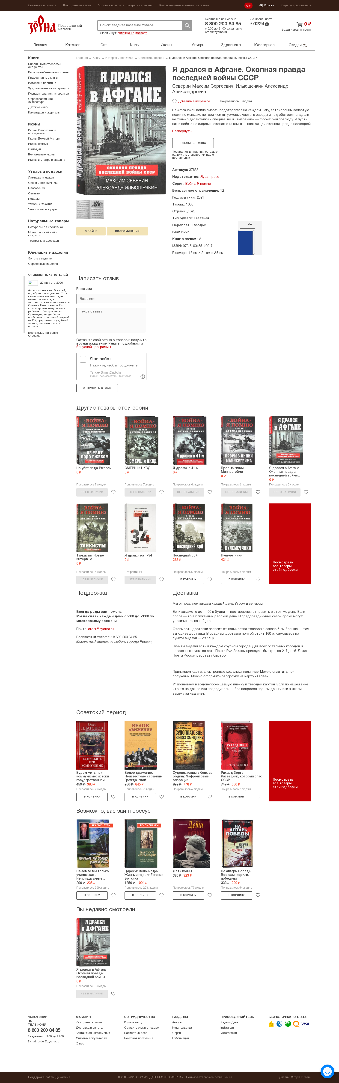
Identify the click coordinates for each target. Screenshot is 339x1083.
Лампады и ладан (41, 177)
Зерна (42, 25)
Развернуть (182, 131)
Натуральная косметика (45, 227)
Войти (269, 5)
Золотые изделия (40, 258)
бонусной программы (93, 347)
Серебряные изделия (43, 264)
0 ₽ (248, 6)
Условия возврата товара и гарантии (125, 5)
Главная (40, 45)
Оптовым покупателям (91, 1038)
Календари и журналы (44, 112)
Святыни (34, 193)
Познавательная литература (48, 93)
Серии (176, 1033)
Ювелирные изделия (48, 252)
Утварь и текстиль (41, 204)
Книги (135, 45)
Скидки (295, 45)
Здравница (231, 45)
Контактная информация (93, 1033)
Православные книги (43, 78)
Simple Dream (301, 1077)
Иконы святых (38, 144)
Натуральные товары (48, 221)
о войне (91, 231)
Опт (104, 45)
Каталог (72, 45)
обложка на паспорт (132, 33)
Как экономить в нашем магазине (184, 5)
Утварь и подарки (45, 171)
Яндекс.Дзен (229, 1022)
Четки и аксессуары (42, 209)
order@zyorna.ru (216, 32)
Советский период (151, 58)
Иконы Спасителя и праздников (42, 132)
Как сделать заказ (77, 5)
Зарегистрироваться (296, 5)
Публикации (180, 1038)
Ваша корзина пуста (296, 30)
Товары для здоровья (43, 241)
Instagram (227, 1027)
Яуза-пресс (209, 177)
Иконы (166, 45)
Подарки (34, 199)
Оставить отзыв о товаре (141, 1027)
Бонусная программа (138, 1038)
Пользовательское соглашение (209, 1077)
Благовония (36, 188)
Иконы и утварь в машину (46, 160)
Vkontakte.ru (228, 1033)
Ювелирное (264, 45)
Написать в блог (135, 1033)
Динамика (62, 1077)
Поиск (187, 25)
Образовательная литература (41, 101)
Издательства (182, 1027)
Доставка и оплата (42, 5)
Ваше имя (84, 289)
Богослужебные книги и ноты (48, 72)
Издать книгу (133, 1022)
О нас (80, 1043)
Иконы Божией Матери (44, 138)
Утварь (198, 45)
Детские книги (38, 107)
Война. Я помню (198, 183)
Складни (34, 149)
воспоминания (127, 231)
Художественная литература (48, 88)
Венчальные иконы (41, 154)
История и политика (119, 58)
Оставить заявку (192, 143)
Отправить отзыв (97, 388)
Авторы (177, 1022)
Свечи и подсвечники (43, 183)
